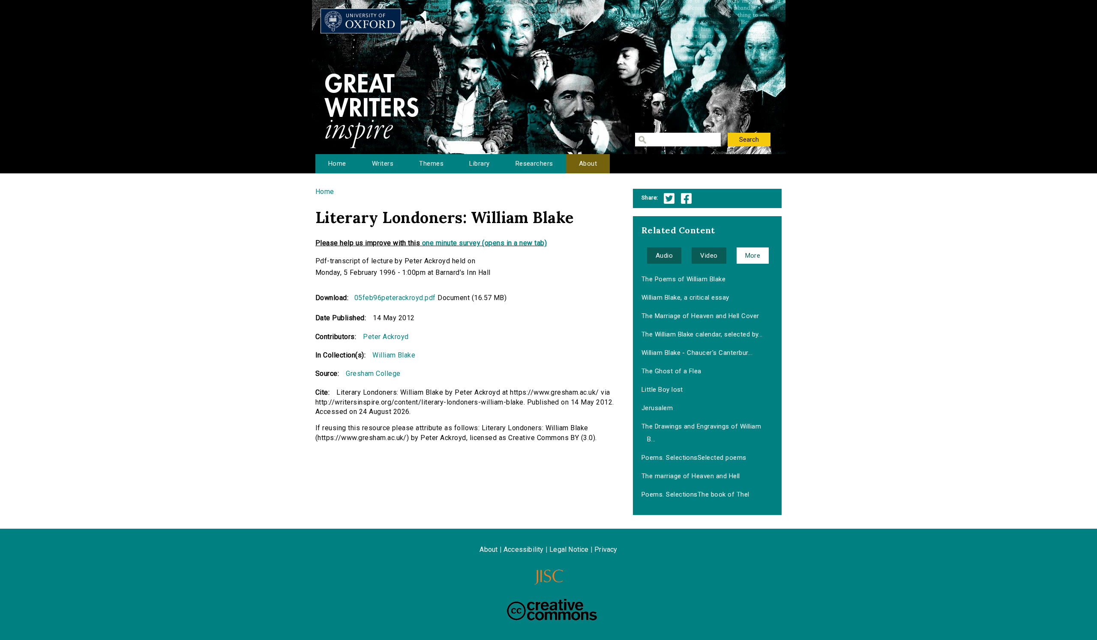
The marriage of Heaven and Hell (690, 476)
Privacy (605, 549)
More (753, 255)
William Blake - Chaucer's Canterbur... (696, 353)
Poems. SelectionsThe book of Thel (695, 494)
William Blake (393, 355)
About (588, 163)
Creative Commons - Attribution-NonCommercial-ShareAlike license (552, 609)
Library (479, 163)
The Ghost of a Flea (671, 371)
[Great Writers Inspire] (361, 21)
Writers (382, 163)
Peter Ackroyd (385, 337)
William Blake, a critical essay (685, 297)
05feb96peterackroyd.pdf (395, 298)
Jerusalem (657, 408)
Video (708, 255)
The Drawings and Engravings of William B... (701, 433)
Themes (431, 163)
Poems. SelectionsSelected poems (693, 457)
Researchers (534, 163)
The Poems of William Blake (683, 279)
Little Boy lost (662, 389)
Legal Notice (568, 549)
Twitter (669, 198)
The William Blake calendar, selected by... (702, 334)
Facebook (686, 198)
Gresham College (373, 373)
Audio (664, 255)
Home (337, 163)
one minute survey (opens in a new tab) (484, 243)
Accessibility (524, 549)
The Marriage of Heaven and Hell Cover (700, 316)
